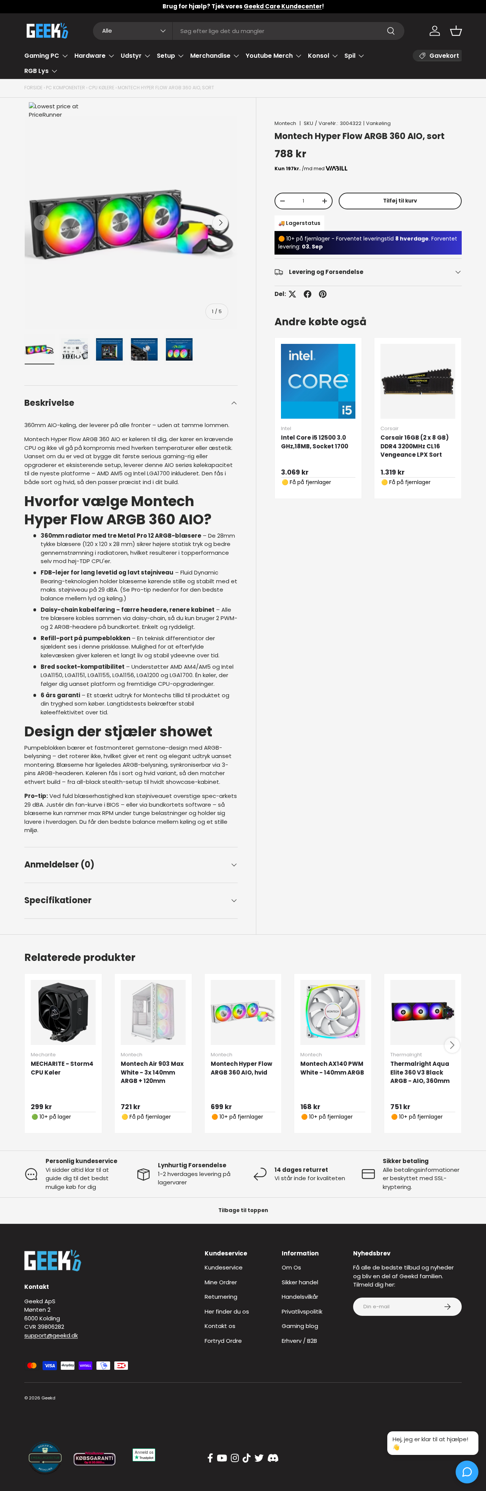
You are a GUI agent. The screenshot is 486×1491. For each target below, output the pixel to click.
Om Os (291, 1267)
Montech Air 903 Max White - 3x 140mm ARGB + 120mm (152, 1072)
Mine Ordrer (221, 1282)
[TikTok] (247, 1458)
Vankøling (378, 123)
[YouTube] (222, 1458)
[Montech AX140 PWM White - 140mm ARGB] (332, 1012)
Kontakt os (220, 1326)
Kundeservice (224, 1267)
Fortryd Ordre (223, 1341)
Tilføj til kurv (400, 200)
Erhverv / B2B (299, 1341)
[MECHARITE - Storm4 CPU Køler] (63, 1012)
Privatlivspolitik (302, 1311)
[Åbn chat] (467, 1472)
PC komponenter (65, 87)
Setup (166, 55)
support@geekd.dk (51, 1335)
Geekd (48, 1398)
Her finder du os (227, 1311)
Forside (33, 87)
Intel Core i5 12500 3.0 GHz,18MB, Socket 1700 (314, 442)
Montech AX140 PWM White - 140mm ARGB (332, 1068)
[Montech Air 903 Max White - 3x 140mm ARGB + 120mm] (153, 1012)
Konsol (318, 55)
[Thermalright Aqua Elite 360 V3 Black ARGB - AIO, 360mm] (422, 1012)
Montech (285, 123)
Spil (349, 55)
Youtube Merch (269, 55)
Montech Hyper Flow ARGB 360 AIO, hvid (241, 1068)
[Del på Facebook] (307, 294)
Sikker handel (300, 1282)
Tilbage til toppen (243, 1210)
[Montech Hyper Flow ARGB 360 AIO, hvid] (243, 1012)
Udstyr (131, 55)
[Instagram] (235, 1458)
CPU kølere (101, 87)
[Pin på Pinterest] (322, 294)
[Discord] (273, 1458)
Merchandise (210, 55)
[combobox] (249, 31)
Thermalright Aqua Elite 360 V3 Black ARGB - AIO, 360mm (420, 1072)
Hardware (90, 55)
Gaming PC (41, 55)
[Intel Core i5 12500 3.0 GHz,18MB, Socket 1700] (318, 381)
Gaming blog (300, 1326)
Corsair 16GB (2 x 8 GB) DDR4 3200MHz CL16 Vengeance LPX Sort (414, 446)
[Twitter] (259, 1458)
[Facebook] (210, 1458)
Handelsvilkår (300, 1297)
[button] (456, 30)
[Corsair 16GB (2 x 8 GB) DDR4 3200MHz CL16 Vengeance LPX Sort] (417, 381)
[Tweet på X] (292, 294)
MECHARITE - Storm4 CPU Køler (62, 1068)
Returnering (221, 1297)
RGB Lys (36, 70)
